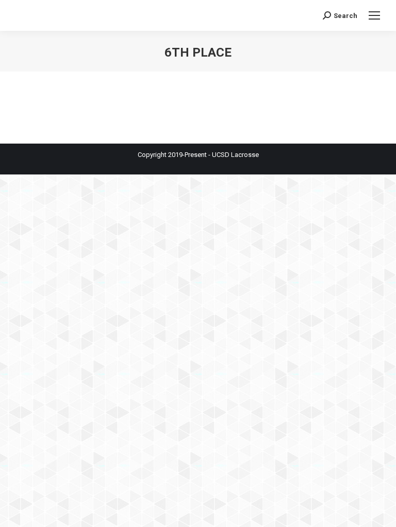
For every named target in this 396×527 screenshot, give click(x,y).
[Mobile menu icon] (374, 15)
